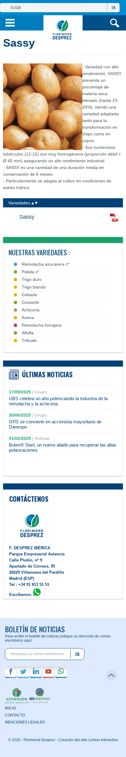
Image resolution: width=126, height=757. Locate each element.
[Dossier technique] (114, 218)
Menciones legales (25, 722)
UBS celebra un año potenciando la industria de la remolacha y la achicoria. (58, 401)
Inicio (10, 708)
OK (114, 7)
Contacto (15, 715)
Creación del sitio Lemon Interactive (88, 740)
